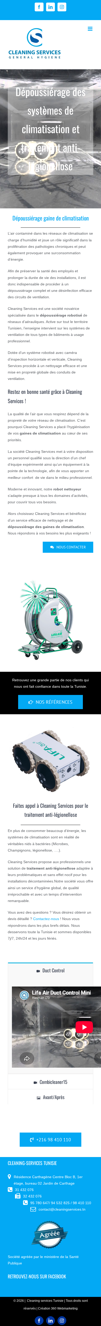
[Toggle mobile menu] (90, 28)
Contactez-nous (46, 919)
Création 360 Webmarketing (58, 1308)
